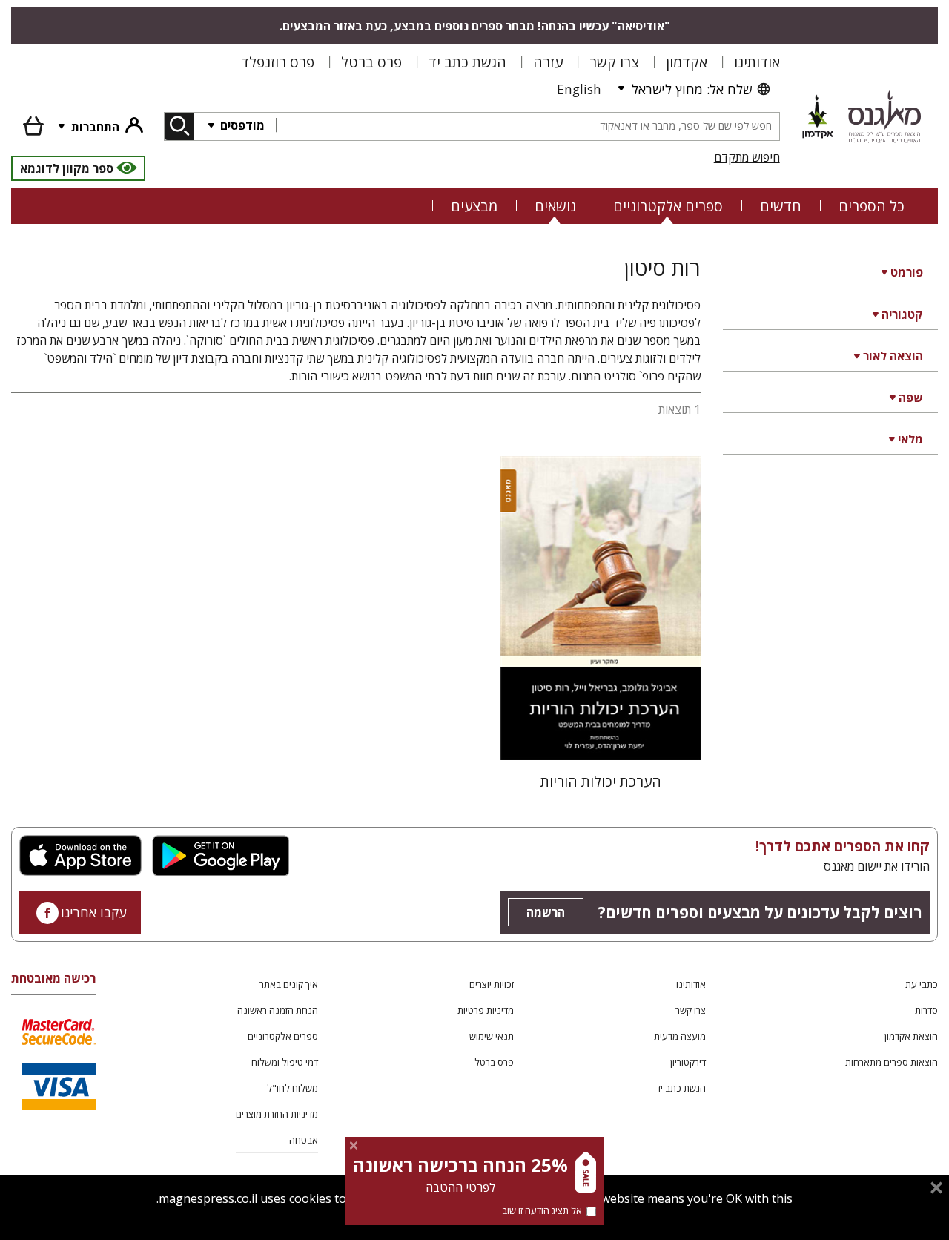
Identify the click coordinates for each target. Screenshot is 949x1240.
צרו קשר (614, 62)
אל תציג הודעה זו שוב (542, 1210)
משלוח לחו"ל (292, 1088)
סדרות (926, 1010)
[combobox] (527, 126)
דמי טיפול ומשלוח (284, 1062)
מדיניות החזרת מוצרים (277, 1114)
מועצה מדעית (680, 1036)
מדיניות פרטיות (485, 1010)
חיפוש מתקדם (747, 157)
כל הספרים (872, 206)
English (579, 89)
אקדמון (686, 62)
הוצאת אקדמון (911, 1036)
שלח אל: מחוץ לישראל (692, 89)
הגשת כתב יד (467, 62)
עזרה (548, 62)
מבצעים (474, 206)
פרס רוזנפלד (277, 62)
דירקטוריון (688, 1062)
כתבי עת (921, 984)
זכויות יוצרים (491, 984)
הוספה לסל (601, 737)
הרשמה (545, 912)
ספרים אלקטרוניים (668, 206)
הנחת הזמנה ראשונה (277, 1010)
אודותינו (757, 62)
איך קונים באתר (288, 984)
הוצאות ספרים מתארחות (891, 1062)
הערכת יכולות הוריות (600, 781)
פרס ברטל (371, 62)
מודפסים (241, 125)
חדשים (780, 206)
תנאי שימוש (491, 1036)
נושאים (555, 206)
